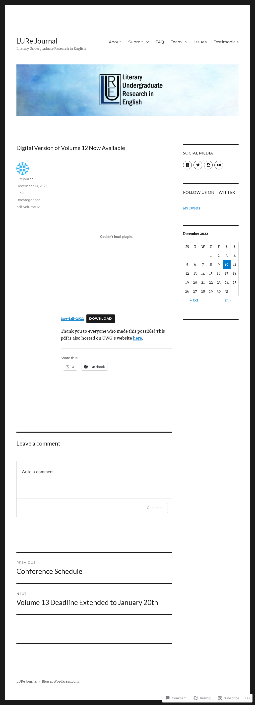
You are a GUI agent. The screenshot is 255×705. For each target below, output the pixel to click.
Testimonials (226, 42)
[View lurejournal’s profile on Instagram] (208, 165)
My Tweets (191, 208)
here (137, 338)
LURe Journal (36, 41)
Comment (155, 507)
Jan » (227, 300)
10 (227, 264)
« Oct (194, 300)
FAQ (160, 42)
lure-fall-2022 (72, 318)
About (115, 42)
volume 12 (31, 207)
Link (20, 193)
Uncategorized (28, 200)
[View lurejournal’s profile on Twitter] (197, 165)
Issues (200, 42)
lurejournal (25, 179)
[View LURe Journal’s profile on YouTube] (218, 165)
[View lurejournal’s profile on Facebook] (187, 165)
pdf (19, 207)
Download (100, 318)
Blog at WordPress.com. (60, 681)
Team (176, 42)
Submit (135, 42)
